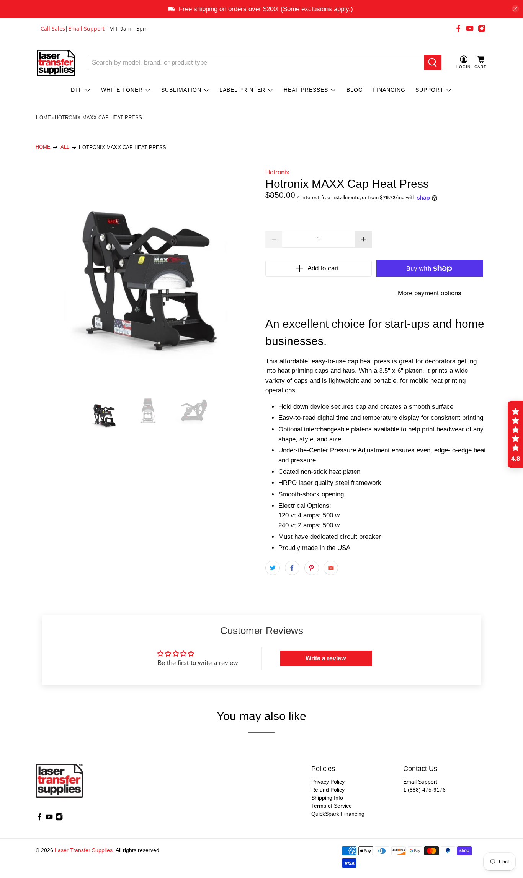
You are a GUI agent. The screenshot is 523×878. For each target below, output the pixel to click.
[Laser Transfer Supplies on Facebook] (458, 28)
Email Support (86, 28)
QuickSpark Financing (337, 814)
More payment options (429, 293)
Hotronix (277, 172)
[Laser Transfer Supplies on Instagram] (481, 28)
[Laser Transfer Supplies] (56, 63)
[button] (515, 434)
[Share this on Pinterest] (311, 568)
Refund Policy (328, 790)
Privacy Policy (328, 782)
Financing (389, 90)
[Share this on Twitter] (272, 568)
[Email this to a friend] (331, 568)
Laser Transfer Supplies (84, 850)
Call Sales (53, 28)
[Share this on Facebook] (292, 568)
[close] (515, 9)
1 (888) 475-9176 (424, 790)
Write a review (326, 658)
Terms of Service (331, 806)
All (64, 147)
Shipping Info (327, 798)
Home (43, 117)
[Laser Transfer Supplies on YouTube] (470, 28)
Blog (354, 90)
